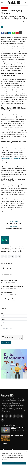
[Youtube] (14, 416)
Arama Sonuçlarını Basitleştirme (10, 299)
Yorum (2, 325)
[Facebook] (2, 416)
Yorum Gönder (6, 343)
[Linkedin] (22, 416)
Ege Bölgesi (5, 443)
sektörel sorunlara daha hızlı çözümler (11, 158)
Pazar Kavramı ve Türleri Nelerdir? (18, 428)
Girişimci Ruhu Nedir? (7, 293)
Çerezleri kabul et (14, 463)
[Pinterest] (18, 416)
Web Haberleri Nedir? (7, 274)
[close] (26, 452)
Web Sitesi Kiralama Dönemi (14, 223)
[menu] (2, 2)
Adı (2, 313)
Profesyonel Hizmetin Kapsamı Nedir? (12, 286)
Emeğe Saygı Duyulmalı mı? (14, 228)
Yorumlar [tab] (4, 308)
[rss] (2, 420)
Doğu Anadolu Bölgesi (17, 435)
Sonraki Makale (13, 226)
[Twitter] (6, 416)
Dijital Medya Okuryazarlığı (9, 280)
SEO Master (4, 245)
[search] (26, 2)
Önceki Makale (15, 221)
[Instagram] (10, 416)
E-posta (3, 319)
